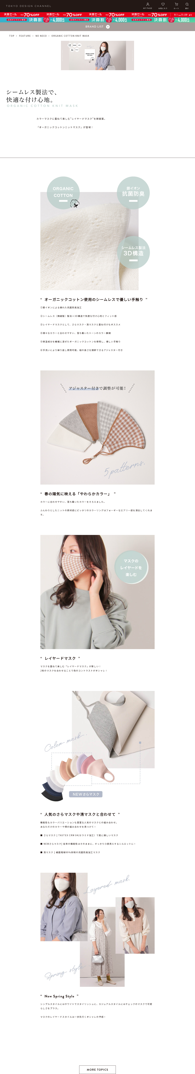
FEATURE (25, 35)
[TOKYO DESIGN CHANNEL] (28, 6)
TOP (11, 35)
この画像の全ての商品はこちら (58, 800)
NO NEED (41, 35)
